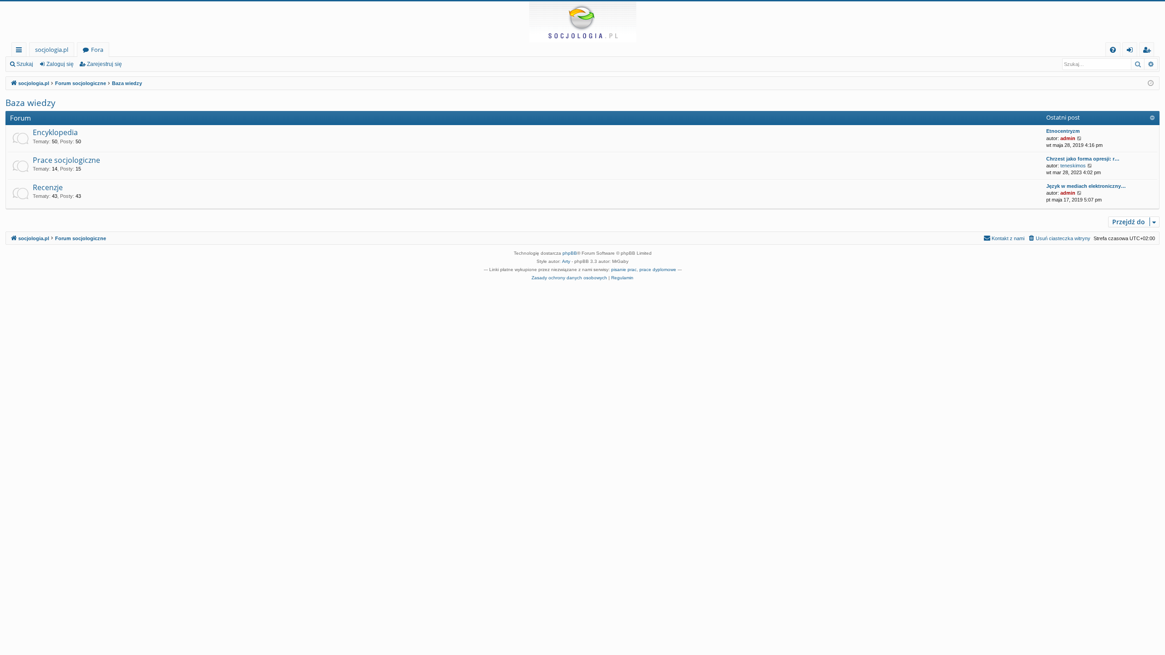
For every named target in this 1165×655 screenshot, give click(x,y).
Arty (566, 261)
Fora (97, 49)
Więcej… (20, 51)
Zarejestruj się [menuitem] (1149, 51)
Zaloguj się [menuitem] (1131, 51)
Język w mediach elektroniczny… (1086, 186)
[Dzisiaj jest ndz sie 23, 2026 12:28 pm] (1151, 83)
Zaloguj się (60, 64)
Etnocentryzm (1063, 131)
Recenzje (48, 187)
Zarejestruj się (104, 64)
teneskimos (1073, 165)
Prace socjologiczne (66, 160)
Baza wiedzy (30, 103)
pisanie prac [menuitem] (624, 269)
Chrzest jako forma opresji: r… (1082, 158)
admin (1067, 138)
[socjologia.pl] (582, 21)
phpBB (569, 253)
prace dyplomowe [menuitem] (657, 269)
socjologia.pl (51, 49)
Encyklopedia (55, 132)
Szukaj (24, 64)
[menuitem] (1113, 50)
